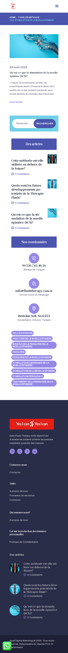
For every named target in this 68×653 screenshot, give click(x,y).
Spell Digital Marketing (21, 641)
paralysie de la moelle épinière (32, 357)
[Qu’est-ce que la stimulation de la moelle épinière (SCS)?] (29, 46)
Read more (16, 102)
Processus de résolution (22, 495)
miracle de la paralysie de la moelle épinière (30, 345)
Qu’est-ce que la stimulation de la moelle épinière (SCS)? (34, 74)
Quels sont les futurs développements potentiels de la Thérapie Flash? (27, 191)
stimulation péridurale (28, 376)
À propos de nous (19, 491)
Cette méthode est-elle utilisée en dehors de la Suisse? (27, 165)
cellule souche (22, 333)
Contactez (15, 472)
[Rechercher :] (32, 123)
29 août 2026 (18, 67)
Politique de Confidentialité (24, 542)
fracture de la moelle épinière (32, 338)
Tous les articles (28, 17)
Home (13, 17)
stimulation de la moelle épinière (34, 371)
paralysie (19, 352)
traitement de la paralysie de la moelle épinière (33, 383)
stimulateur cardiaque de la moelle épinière (31, 364)
